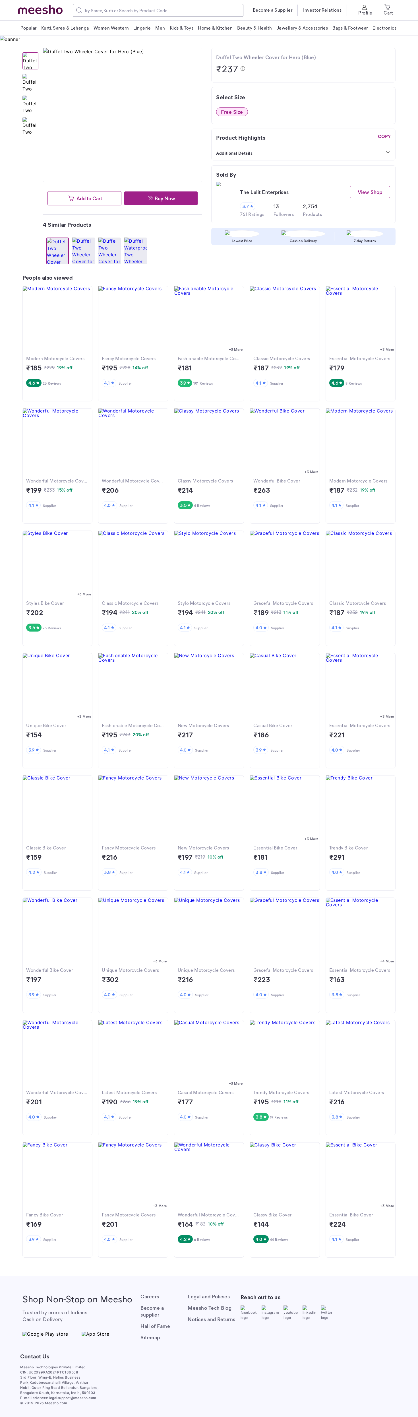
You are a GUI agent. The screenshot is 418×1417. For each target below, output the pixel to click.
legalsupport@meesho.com (72, 1398)
